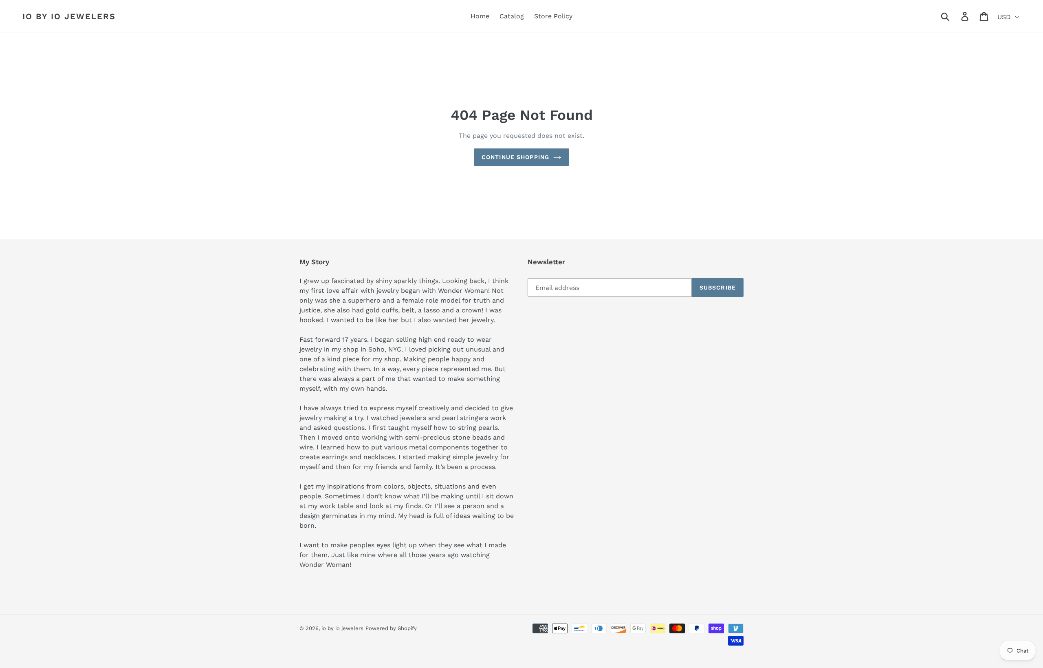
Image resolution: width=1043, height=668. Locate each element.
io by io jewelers (69, 16)
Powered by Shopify (391, 628)
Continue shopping (515, 157)
